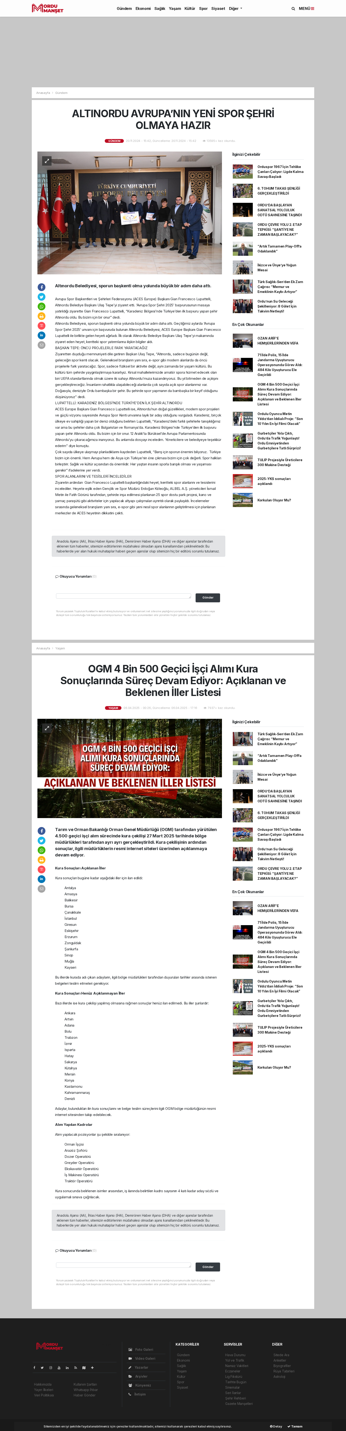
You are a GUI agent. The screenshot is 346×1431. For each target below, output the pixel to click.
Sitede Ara (281, 1355)
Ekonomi (143, 8)
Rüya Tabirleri (284, 1371)
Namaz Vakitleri (236, 1366)
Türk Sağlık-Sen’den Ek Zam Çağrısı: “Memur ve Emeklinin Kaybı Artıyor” (280, 287)
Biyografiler (282, 1366)
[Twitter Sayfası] (44, 1368)
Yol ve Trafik (234, 1360)
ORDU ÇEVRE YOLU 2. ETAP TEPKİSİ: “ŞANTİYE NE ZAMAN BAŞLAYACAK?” (279, 229)
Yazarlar (141, 1367)
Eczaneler (232, 1371)
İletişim (139, 1394)
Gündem (124, 8)
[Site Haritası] (85, 1368)
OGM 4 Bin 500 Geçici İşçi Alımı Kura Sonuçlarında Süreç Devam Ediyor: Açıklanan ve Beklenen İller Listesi (279, 394)
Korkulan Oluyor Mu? (274, 500)
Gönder (207, 597)
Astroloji (279, 1377)
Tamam (296, 1426)
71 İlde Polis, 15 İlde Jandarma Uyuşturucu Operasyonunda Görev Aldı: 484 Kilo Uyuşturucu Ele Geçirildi (279, 365)
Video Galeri (144, 1358)
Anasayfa (43, 93)
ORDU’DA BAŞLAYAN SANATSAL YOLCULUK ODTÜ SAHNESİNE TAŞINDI (279, 210)
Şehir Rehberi (235, 1398)
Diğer (234, 8)
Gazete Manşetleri (239, 1404)
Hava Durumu (235, 1355)
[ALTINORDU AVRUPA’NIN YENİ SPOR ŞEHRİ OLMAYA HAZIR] (129, 213)
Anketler (280, 1360)
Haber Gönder (85, 1395)
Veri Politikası (44, 1395)
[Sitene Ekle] (94, 1368)
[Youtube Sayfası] (61, 1368)
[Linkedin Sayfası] (69, 1368)
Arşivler (141, 1376)
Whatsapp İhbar (86, 1390)
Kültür (190, 8)
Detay (277, 1426)
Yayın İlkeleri (43, 1390)
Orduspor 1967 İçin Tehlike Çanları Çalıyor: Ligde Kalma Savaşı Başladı (280, 172)
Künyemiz (142, 1385)
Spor (203, 8)
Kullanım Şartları (85, 1384)
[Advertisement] (173, 52)
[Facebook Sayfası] (36, 1368)
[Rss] (77, 1368)
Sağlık (159, 8)
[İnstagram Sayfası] (52, 1368)
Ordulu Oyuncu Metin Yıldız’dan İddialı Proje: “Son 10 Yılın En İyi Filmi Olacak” (280, 419)
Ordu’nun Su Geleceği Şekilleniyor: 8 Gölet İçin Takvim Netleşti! (277, 306)
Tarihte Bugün (235, 1382)
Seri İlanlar (233, 1393)
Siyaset (218, 8)
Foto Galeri (143, 1349)
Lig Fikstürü (233, 1377)
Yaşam (175, 8)
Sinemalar (232, 1387)
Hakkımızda (43, 1384)
